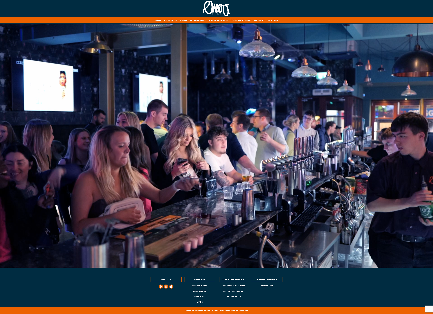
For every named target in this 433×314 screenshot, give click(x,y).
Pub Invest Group (222, 310)
